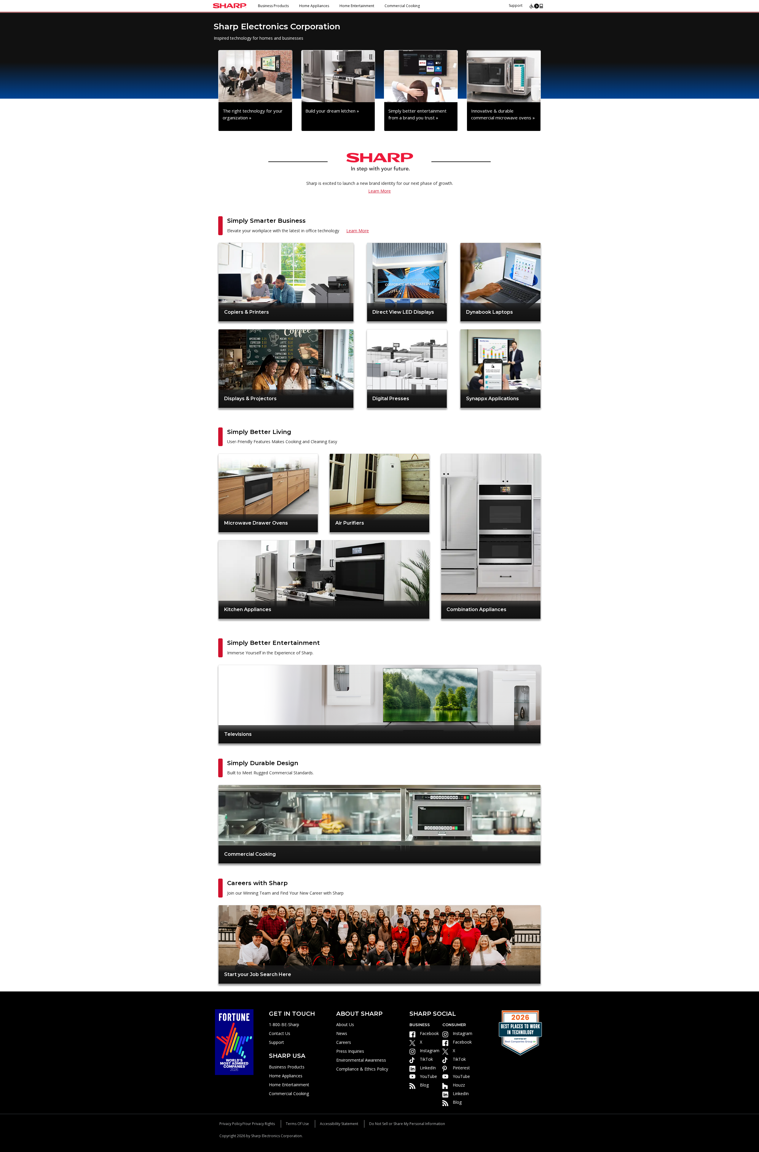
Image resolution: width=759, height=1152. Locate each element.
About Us (345, 1024)
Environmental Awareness (361, 1060)
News (341, 1033)
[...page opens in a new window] (234, 1041)
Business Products (273, 5)
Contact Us (279, 1033)
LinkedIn (428, 1068)
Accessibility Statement (339, 1123)
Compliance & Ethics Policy (362, 1069)
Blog (424, 1085)
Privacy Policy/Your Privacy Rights (247, 1123)
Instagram (429, 1050)
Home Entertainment (356, 5)
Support (515, 5)
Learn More (379, 191)
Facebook (429, 1033)
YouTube (428, 1076)
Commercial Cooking (402, 5)
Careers (343, 1042)
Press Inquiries (350, 1051)
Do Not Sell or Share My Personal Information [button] (407, 1123)
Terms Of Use (297, 1123)
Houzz (459, 1085)
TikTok (426, 1059)
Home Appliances (314, 5)
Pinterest (461, 1068)
